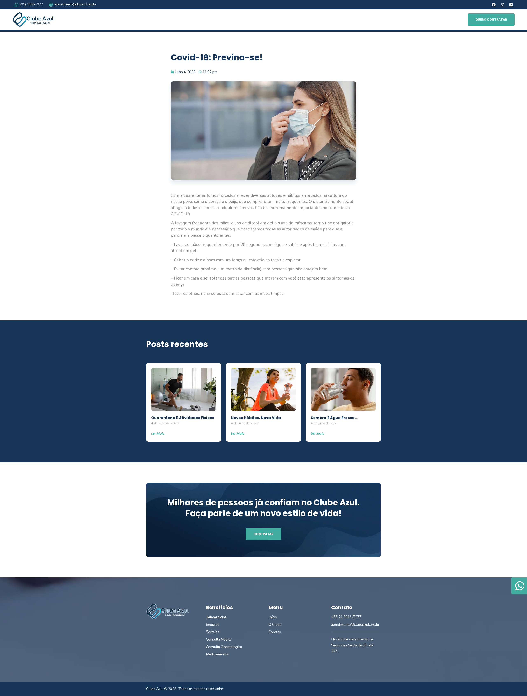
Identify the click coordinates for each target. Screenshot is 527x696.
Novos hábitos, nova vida (256, 417)
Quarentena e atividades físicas (182, 417)
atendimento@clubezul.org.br (75, 4)
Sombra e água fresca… (334, 417)
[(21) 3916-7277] (16, 5)
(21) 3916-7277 (31, 4)
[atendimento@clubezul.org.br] (51, 5)
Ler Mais (157, 433)
